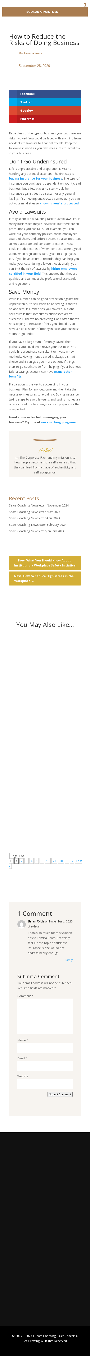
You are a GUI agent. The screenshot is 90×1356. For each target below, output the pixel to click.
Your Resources (19, 1273)
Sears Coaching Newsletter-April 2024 (34, 518)
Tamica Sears (32, 53)
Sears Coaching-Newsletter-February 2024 (37, 525)
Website (22, 1076)
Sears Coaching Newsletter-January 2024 (36, 531)
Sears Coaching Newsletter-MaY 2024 (34, 512)
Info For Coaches (20, 1281)
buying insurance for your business (35, 178)
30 (61, 861)
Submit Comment (60, 1094)
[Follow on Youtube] (49, 480)
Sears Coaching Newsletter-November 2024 (39, 505)
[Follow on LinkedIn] (57, 480)
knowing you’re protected (59, 203)
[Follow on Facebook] (32, 480)
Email (22, 1058)
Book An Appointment (43, 12)
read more (23, 700)
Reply (69, 960)
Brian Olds (36, 921)
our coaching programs (59, 422)
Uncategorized (46, 667)
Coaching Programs (21, 1289)
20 (54, 861)
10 (47, 861)
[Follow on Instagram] (40, 480)
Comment (25, 996)
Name (22, 1040)
